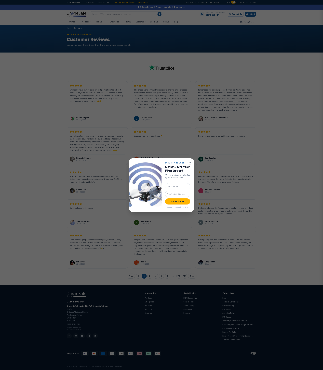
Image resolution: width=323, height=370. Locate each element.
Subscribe (176, 201)
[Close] (190, 162)
